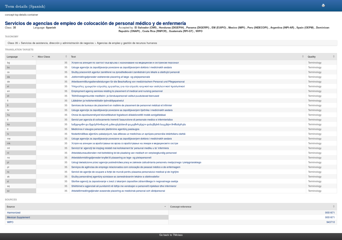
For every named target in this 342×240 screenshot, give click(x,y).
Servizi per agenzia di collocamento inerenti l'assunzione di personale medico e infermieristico (122, 119)
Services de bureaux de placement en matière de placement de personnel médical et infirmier (121, 105)
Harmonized (13, 212)
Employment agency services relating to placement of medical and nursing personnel (117, 91)
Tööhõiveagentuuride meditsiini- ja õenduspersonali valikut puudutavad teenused (115, 95)
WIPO (10, 222)
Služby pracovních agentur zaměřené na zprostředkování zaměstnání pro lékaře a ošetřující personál (125, 72)
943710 (331, 222)
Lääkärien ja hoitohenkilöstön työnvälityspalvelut (97, 100)
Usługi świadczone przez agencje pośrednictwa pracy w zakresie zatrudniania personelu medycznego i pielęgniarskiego (136, 162)
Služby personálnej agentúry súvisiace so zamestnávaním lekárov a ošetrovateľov (115, 176)
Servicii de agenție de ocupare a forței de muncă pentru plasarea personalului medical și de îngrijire (125, 171)
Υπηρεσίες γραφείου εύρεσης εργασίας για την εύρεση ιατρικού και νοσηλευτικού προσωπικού (128, 86)
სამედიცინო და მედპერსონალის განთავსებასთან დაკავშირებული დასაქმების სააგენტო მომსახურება (128, 124)
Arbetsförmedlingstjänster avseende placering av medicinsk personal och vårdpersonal (118, 190)
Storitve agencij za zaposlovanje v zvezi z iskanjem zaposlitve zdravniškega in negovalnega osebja (124, 181)
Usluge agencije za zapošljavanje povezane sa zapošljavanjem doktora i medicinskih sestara (121, 67)
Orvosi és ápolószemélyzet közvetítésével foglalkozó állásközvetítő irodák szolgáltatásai (118, 114)
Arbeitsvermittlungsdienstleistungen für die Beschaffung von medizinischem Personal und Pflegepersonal (128, 81)
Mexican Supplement (18, 217)
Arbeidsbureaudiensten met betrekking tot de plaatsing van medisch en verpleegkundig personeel (124, 152)
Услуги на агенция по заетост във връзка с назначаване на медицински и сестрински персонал (125, 62)
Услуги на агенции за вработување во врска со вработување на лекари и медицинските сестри (124, 143)
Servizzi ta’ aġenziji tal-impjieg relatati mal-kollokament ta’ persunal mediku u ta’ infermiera (120, 148)
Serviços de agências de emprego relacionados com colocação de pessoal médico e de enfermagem (125, 167)
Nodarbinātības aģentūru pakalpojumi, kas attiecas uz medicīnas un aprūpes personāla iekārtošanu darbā (128, 133)
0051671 (330, 212)
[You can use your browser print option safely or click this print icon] (323, 5)
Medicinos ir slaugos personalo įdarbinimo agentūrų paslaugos (105, 129)
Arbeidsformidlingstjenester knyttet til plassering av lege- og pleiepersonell (111, 157)
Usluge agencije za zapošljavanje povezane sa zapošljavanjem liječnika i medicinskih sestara (122, 110)
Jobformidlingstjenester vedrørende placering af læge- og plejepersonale (110, 76)
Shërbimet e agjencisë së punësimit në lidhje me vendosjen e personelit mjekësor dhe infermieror (123, 186)
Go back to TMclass (171, 235)
